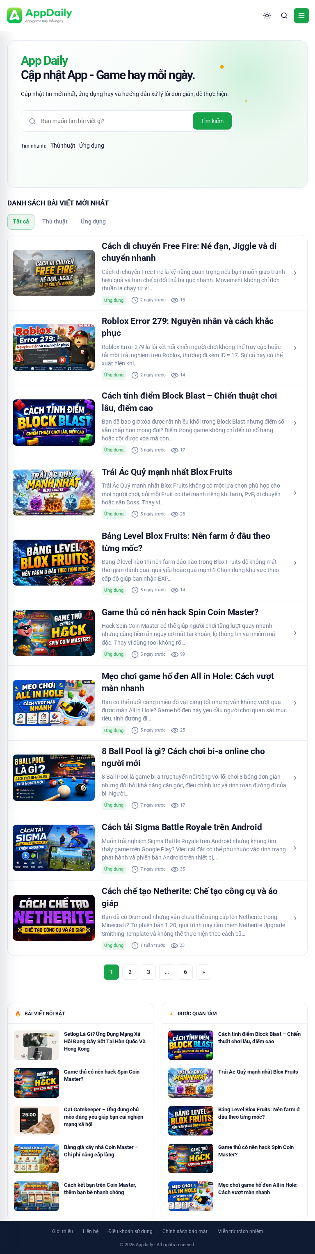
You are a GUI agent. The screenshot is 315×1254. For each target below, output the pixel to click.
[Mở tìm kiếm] (284, 15)
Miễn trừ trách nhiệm (240, 1231)
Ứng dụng (91, 145)
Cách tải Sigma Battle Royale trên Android (182, 827)
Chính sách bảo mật (185, 1231)
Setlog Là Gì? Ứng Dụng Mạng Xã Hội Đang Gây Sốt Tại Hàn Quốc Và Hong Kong (105, 1041)
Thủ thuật (62, 145)
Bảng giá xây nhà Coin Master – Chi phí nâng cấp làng (101, 1151)
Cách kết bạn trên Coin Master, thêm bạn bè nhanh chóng (100, 1188)
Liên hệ (90, 1231)
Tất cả (21, 221)
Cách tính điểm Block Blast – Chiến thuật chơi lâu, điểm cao (259, 1037)
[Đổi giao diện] (267, 15)
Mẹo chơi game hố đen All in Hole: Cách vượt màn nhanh (258, 1188)
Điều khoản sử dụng (130, 1231)
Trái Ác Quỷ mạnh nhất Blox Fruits (167, 472)
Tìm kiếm (212, 121)
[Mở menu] (301, 15)
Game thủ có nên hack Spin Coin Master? (180, 612)
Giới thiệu (62, 1231)
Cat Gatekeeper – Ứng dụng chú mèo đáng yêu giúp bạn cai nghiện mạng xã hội (103, 1116)
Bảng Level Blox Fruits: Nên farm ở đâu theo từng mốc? (259, 1113)
